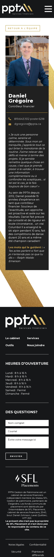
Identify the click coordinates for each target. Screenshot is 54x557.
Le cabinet (12, 338)
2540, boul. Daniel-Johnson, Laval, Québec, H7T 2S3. (27, 515)
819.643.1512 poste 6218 (29, 119)
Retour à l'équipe (23, 28)
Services (33, 338)
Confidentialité (37, 544)
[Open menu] (48, 9)
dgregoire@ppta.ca (27, 124)
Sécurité (16, 551)
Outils (9, 345)
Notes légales (16, 544)
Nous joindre (36, 345)
